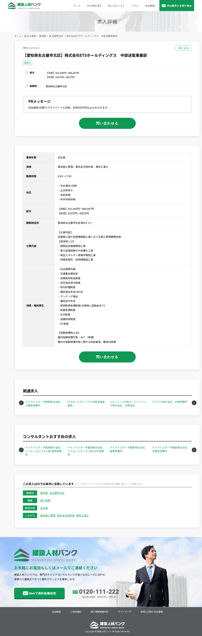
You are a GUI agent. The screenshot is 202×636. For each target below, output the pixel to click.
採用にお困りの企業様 (152, 611)
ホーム (77, 5)
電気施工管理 (47, 515)
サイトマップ (124, 611)
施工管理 (45, 500)
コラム (135, 5)
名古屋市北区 (56, 35)
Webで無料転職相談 (42, 593)
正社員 (44, 508)
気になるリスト (116, 5)
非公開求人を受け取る (179, 5)
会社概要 (150, 5)
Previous (21, 402)
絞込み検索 (30, 35)
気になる (183, 48)
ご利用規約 (75, 611)
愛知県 (42, 35)
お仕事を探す (94, 5)
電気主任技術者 (66, 515)
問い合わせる (107, 123)
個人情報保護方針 (99, 611)
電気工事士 (82, 515)
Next (194, 402)
